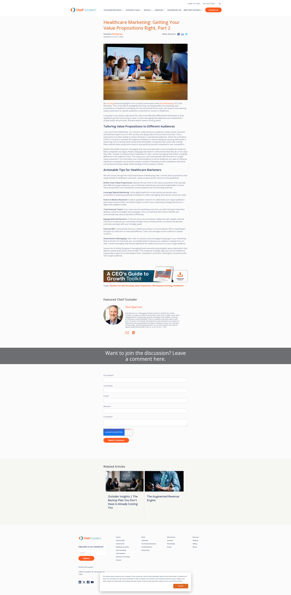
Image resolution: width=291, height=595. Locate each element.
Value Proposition (143, 285)
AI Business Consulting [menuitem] (123, 557)
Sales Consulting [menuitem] (121, 550)
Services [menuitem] (147, 10)
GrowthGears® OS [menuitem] (147, 547)
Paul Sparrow (117, 34)
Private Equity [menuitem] (171, 544)
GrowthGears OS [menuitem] (174, 10)
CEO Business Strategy (162, 285)
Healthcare (178, 285)
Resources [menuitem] (196, 537)
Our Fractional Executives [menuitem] (149, 544)
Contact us (213, 10)
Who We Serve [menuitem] (171, 537)
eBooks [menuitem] (195, 547)
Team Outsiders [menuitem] (120, 553)
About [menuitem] (143, 537)
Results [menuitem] (169, 547)
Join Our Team (209, 4)
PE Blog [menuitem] (195, 544)
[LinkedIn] (135, 332)
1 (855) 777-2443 (193, 4)
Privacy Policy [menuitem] (145, 550)
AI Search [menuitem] (118, 560)
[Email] (128, 332)
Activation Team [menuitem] (133, 10)
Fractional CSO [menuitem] (120, 544)
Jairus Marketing (166, 103)
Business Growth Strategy (122, 285)
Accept (180, 586)
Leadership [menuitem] (145, 540)
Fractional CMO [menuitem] (120, 540)
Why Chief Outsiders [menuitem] (192, 10)
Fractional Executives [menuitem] (113, 10)
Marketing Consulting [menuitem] (122, 547)
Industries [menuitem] (159, 10)
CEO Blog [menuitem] (195, 540)
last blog (110, 103)
